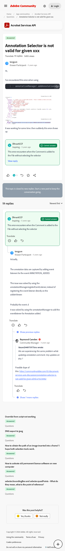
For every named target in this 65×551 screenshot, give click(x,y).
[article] (32, 229)
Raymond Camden (28, 339)
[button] (6, 7)
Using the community (15, 537)
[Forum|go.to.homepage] (23, 6)
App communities (23, 14)
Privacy (41, 537)
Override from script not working (20, 416)
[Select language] (44, 6)
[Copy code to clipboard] (56, 86)
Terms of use (31, 537)
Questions (10, 17)
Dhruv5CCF (17, 143)
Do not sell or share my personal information (24, 547)
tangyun (13, 61)
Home (9, 14)
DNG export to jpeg (14, 431)
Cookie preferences (13, 542)
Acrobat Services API (43, 14)
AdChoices (51, 547)
